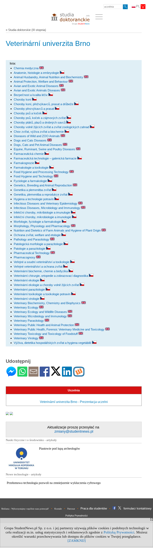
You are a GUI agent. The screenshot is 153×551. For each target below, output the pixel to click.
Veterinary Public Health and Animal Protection (44, 325)
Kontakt (58, 508)
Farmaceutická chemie (29, 153)
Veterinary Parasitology (29, 320)
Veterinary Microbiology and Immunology (41, 316)
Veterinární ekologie (27, 280)
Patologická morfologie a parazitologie (39, 244)
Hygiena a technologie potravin (34, 199)
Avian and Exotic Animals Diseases (37, 90)
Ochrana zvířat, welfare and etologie (37, 235)
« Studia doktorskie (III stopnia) (26, 30)
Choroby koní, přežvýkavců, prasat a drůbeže (44, 104)
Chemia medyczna (26, 68)
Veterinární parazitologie (30, 289)
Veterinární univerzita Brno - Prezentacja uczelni (74, 402)
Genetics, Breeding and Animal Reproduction (43, 185)
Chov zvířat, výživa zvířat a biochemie (39, 131)
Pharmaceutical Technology (32, 253)
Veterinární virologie (27, 298)
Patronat (71, 508)
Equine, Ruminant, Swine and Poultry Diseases (45, 149)
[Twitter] (56, 374)
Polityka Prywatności (76, 515)
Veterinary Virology (26, 338)
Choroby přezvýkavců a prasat (34, 108)
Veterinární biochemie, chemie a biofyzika (41, 271)
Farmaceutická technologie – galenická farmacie (45, 158)
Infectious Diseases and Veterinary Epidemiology (46, 203)
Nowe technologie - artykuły (23, 474)
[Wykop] (78, 375)
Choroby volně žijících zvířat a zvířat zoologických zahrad (52, 127)
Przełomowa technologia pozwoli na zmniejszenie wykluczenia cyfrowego (54, 483)
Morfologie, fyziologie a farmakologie (38, 221)
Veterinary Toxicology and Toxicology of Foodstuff (46, 333)
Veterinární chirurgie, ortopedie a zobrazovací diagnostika (51, 275)
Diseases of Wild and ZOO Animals (37, 136)
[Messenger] (11, 375)
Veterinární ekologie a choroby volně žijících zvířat (47, 285)
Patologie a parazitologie (30, 248)
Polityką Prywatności (119, 532)
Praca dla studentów (93, 508)
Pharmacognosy (25, 257)
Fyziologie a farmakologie (31, 181)
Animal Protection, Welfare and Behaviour (41, 81)
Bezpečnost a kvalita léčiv (31, 95)
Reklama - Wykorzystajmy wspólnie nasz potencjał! (25, 508)
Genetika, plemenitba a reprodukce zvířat (41, 194)
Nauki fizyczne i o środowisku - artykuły (31, 440)
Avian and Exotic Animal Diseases (36, 86)
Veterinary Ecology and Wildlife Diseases (41, 312)
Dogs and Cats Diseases (30, 140)
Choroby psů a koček (28, 113)
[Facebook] (45, 375)
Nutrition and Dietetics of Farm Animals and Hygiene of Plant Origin (57, 230)
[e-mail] (33, 375)
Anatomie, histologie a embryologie (37, 72)
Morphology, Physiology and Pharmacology (42, 226)
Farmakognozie (24, 163)
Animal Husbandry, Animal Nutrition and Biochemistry (49, 77)
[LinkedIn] (67, 375)
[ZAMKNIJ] (77, 541)
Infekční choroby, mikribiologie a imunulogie (42, 212)
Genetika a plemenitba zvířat (33, 190)
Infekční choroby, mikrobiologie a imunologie (43, 217)
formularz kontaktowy (138, 508)
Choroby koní (23, 99)
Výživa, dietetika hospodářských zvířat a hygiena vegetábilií (53, 342)
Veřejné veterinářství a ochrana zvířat (38, 266)
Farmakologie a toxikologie (31, 167)
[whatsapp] (22, 375)
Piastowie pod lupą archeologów (59, 448)
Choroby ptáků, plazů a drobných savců (40, 122)
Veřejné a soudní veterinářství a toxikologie (42, 262)
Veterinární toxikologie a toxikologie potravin (42, 294)
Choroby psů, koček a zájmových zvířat (40, 118)
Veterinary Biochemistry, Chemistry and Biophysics (47, 303)
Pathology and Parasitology (32, 239)
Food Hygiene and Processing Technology (41, 172)
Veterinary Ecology (26, 307)
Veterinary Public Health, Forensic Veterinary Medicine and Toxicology (59, 329)
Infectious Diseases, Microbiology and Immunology (47, 208)
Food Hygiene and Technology (34, 176)
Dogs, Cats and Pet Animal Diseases (38, 144)
